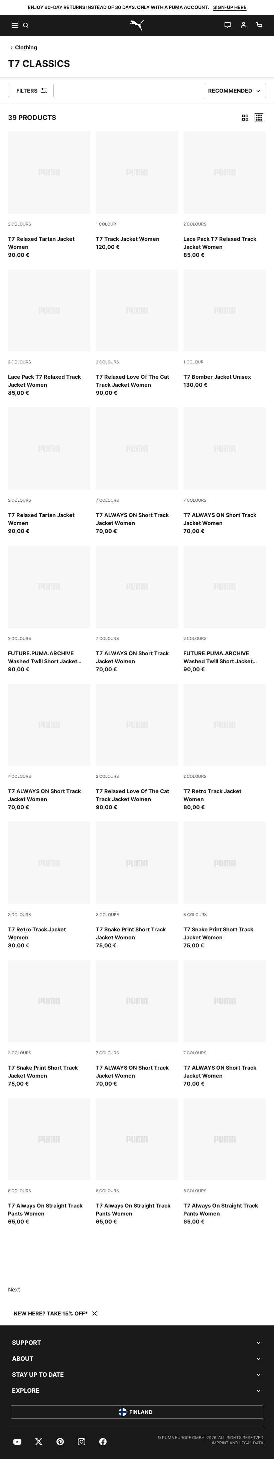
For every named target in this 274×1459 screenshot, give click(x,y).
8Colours (19, 1190)
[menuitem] (17, 1441)
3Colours (107, 914)
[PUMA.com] (137, 25)
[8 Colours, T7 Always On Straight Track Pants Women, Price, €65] (49, 1162)
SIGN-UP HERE (230, 7)
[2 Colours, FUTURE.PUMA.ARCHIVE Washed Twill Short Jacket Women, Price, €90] (49, 609)
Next (14, 1289)
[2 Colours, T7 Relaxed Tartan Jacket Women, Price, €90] (49, 195)
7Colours (107, 500)
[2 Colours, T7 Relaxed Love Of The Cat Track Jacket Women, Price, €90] (137, 333)
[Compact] (245, 117)
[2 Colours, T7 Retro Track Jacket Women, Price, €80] (224, 747)
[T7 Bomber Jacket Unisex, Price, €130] (224, 329)
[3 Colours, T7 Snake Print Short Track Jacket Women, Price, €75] (137, 885)
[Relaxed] (259, 118)
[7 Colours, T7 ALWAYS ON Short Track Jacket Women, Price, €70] (137, 471)
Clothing (26, 47)
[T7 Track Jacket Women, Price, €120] (137, 191)
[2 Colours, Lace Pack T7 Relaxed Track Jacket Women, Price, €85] (224, 195)
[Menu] (14, 25)
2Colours (19, 224)
